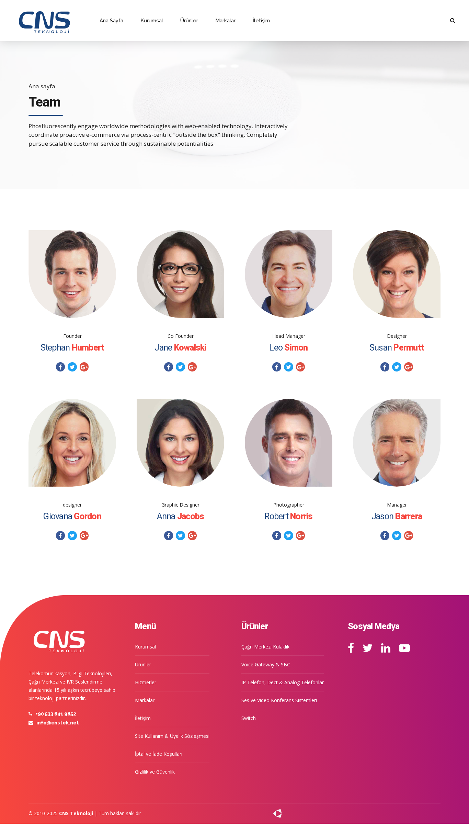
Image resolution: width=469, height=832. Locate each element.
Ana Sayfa (111, 21)
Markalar (225, 21)
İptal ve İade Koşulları (158, 754)
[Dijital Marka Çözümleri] (261, 813)
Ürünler (189, 21)
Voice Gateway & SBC (265, 664)
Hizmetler (145, 682)
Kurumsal (151, 21)
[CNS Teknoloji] (59, 640)
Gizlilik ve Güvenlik (155, 771)
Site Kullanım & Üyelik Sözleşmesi (172, 736)
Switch (248, 718)
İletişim (261, 21)
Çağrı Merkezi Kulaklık (265, 646)
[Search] (452, 20)
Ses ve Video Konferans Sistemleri (279, 700)
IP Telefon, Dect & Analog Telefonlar (282, 682)
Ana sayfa (41, 86)
